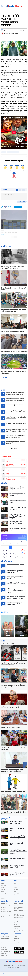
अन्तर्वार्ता (3, 889)
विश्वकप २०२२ (4, 953)
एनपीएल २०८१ (4, 904)
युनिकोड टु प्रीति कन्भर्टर (18, 931)
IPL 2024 (3, 909)
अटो (15, 892)
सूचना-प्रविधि (16, 894)
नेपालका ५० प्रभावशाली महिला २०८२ (18, 904)
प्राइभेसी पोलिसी (17, 943)
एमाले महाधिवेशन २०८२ (5, 951)
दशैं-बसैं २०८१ (4, 956)
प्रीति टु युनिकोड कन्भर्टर (18, 929)
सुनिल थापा (16, 152)
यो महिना (12, 643)
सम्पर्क (15, 945)
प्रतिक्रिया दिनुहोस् (22, 202)
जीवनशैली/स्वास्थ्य (4, 894)
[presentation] (12, 237)
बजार (15, 883)
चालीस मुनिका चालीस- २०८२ (18, 918)
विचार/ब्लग (3, 885)
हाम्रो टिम (15, 936)
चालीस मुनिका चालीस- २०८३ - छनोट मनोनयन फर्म (19, 915)
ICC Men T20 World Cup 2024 (5, 906)
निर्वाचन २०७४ (4, 943)
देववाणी (4, 152)
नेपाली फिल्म (10, 152)
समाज (2, 883)
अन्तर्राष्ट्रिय (3, 898)
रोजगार (15, 887)
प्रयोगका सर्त (16, 939)
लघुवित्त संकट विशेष (5, 939)
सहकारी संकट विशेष (5, 936)
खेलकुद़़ (2, 892)
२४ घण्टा (2, 643)
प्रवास (2, 896)
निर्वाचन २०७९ (4, 947)
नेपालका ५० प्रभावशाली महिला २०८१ (18, 908)
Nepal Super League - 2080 (6, 915)
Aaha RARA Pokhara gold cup (6, 912)
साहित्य (2, 887)
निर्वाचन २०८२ (4, 949)
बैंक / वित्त (16, 889)
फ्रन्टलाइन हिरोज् (17, 927)
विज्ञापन (15, 941)
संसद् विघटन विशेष (5, 941)
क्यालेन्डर (5, 535)
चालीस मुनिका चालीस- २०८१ (18, 922)
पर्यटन (15, 885)
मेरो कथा (15, 924)
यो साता (7, 643)
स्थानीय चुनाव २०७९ (5, 945)
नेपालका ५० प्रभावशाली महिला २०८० (18, 911)
